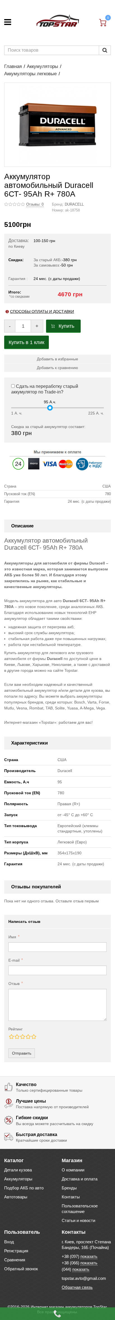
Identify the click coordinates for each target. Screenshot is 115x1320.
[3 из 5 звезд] (22, 1036)
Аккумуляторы (42, 66)
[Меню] (7, 22)
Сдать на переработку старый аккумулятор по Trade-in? (44, 389)
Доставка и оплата (79, 1178)
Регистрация (16, 1250)
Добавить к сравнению (57, 367)
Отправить (21, 1053)
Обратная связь (77, 1287)
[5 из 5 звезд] (33, 1036)
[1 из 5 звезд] (11, 1036)
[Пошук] (105, 50)
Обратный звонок (21, 1268)
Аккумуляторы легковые (30, 73)
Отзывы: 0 (35, 204)
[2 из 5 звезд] (17, 1036)
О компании (73, 1169)
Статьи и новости (78, 1220)
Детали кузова (18, 1169)
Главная (13, 66)
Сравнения (14, 1259)
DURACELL (74, 204)
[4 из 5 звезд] (28, 1036)
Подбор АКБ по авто (24, 1187)
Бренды (69, 1187)
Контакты (71, 1196)
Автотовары (15, 1196)
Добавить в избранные (57, 359)
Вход (9, 1241)
